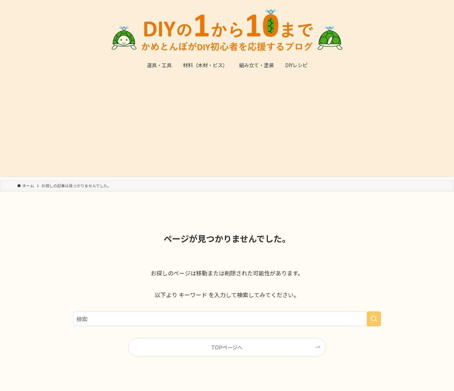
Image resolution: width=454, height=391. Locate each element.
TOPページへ (226, 347)
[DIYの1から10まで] (227, 30)
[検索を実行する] (374, 318)
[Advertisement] (227, 126)
